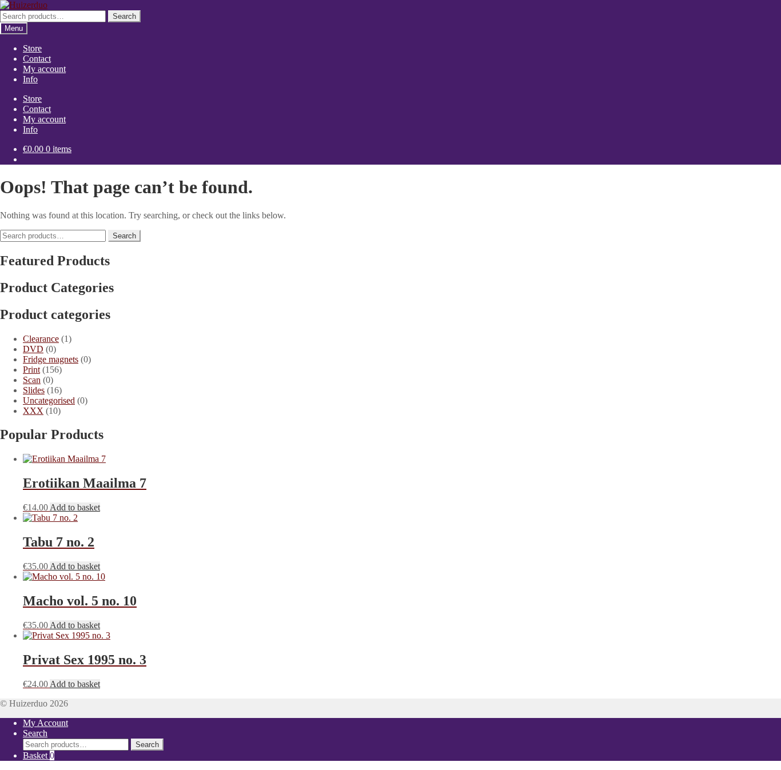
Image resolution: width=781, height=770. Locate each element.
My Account (45, 723)
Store (32, 48)
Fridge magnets (50, 359)
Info (30, 79)
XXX (33, 411)
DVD (33, 349)
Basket (38, 755)
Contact (37, 58)
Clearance (41, 339)
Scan (32, 380)
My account (44, 69)
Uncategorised (49, 400)
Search (124, 16)
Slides (34, 390)
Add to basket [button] (75, 507)
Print (31, 369)
